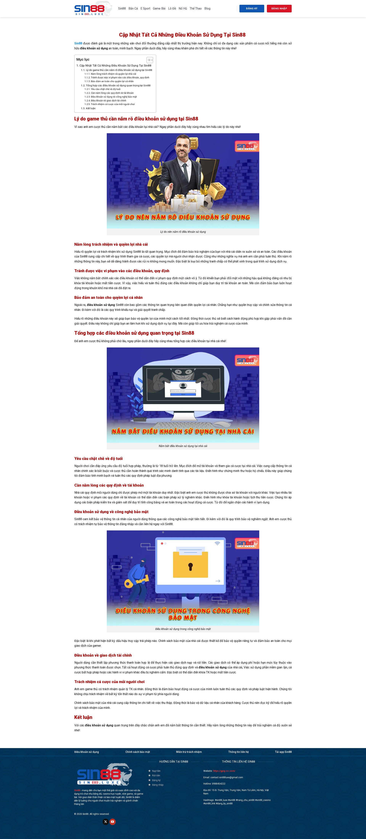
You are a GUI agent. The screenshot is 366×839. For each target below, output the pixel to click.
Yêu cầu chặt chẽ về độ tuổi (105, 89)
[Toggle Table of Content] (148, 60)
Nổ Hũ (183, 8)
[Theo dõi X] (106, 822)
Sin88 (122, 8)
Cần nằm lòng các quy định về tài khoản (112, 93)
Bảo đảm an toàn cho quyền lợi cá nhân (112, 81)
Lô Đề (172, 8)
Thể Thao (196, 8)
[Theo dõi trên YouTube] (112, 822)
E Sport (145, 8)
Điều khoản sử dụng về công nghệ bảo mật (114, 96)
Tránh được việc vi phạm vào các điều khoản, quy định (120, 77)
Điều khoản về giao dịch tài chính (108, 100)
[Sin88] (93, 8)
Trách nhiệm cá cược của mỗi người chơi (112, 104)
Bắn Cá (133, 8)
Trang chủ (80, 25)
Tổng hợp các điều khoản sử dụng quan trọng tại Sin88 (118, 85)
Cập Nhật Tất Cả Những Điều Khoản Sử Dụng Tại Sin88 (115, 65)
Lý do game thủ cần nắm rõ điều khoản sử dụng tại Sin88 (119, 69)
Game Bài (159, 8)
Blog (207, 8)
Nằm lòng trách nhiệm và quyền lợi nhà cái (113, 74)
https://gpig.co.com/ (224, 771)
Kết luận (91, 108)
